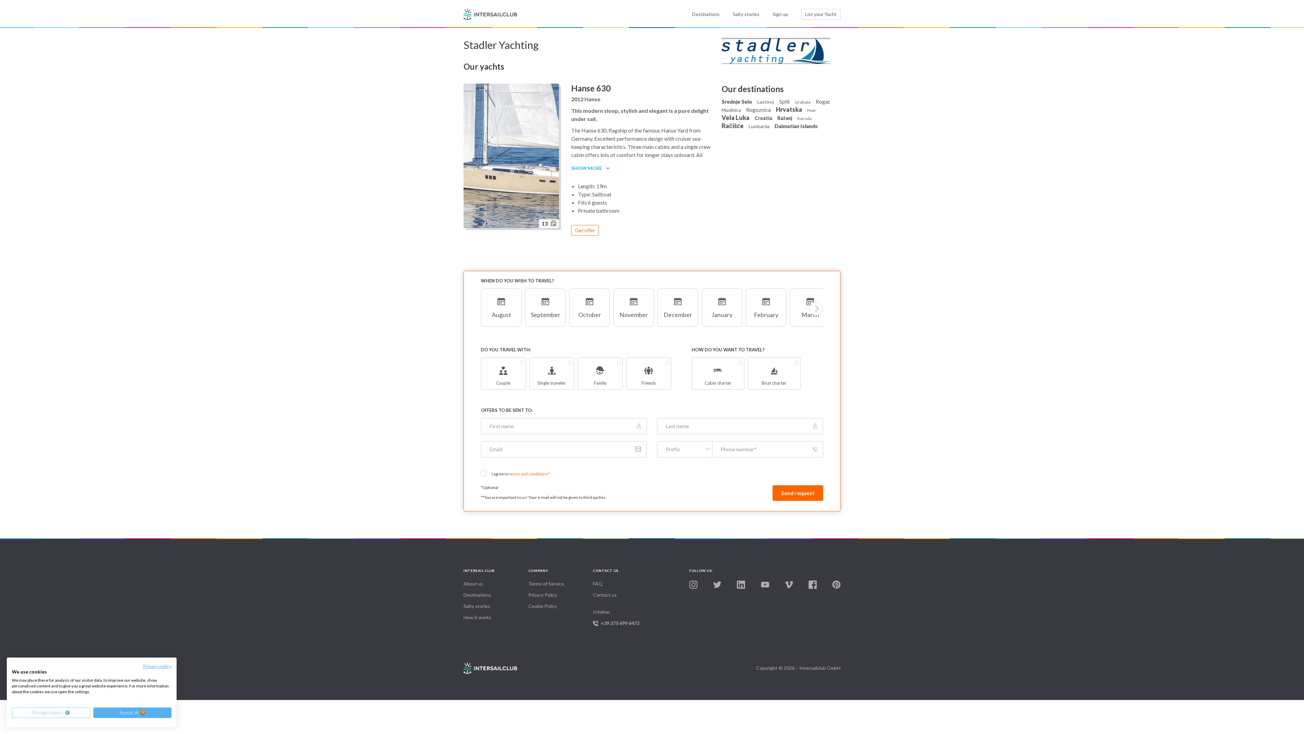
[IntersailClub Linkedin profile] (741, 585)
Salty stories (746, 14)
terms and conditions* (529, 473)
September (545, 314)
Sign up (780, 14)
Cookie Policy (542, 606)
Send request (798, 493)
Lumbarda (759, 126)
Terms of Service (546, 584)
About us (473, 584)
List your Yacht (821, 14)
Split (784, 101)
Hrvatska (789, 109)
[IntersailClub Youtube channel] (765, 585)
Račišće (733, 125)
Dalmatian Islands (796, 126)
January (721, 314)
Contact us (605, 595)
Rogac (823, 101)
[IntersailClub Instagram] (693, 585)
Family (600, 383)
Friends (648, 383)
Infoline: (616, 617)
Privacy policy (157, 666)
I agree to (520, 473)
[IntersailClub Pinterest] (836, 585)
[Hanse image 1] (512, 157)
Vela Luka (735, 117)
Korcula (804, 118)
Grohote (803, 102)
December (678, 314)
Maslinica (731, 110)
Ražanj (784, 118)
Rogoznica (758, 109)
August (501, 314)
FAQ (597, 584)
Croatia (763, 118)
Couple (503, 383)
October (589, 314)
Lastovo (765, 102)
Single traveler (552, 383)
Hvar (811, 110)
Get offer (585, 230)
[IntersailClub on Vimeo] (789, 585)
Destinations (706, 14)
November (633, 314)
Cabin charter (718, 383)
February (766, 314)
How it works (477, 617)
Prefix (673, 449)
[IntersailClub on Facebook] (813, 585)
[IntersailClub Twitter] (717, 585)
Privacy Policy (542, 595)
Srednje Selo (737, 102)
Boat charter (774, 383)
